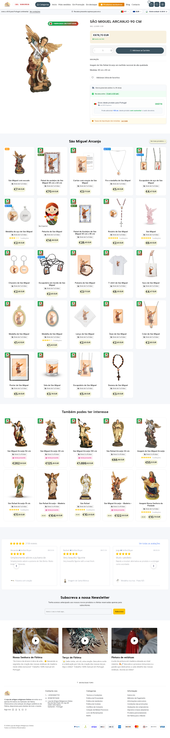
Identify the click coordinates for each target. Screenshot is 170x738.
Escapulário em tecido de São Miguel (52, 284)
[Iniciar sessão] (162, 4)
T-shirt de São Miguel (118, 283)
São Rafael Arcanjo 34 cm (118, 451)
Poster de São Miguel (19, 385)
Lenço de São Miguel (85, 334)
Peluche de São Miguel (52, 231)
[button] (42, 4)
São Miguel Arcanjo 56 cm (19, 451)
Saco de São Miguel (151, 283)
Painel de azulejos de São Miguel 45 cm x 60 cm (52, 181)
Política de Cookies (93, 704)
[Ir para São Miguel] (151, 213)
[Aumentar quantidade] (111, 51)
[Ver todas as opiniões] (85, 543)
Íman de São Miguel (118, 334)
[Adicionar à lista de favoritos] (31, 162)
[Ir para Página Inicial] (7, 4)
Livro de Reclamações (94, 713)
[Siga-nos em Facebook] (16, 710)
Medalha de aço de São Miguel (19, 231)
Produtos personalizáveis (136, 713)
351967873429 (53, 698)
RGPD (88, 716)
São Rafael (85, 503)
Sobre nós (131, 695)
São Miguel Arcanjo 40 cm (52, 451)
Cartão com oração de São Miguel (85, 181)
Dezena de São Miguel (118, 385)
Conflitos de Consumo (94, 707)
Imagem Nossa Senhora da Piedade (151, 504)
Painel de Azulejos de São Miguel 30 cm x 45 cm (85, 232)
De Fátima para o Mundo (136, 716)
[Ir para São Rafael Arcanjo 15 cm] (19, 485)
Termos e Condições (94, 695)
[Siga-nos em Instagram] (13, 710)
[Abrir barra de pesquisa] (156, 4)
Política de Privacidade (94, 698)
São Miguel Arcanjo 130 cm (85, 451)
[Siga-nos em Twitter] (19, 710)
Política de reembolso (94, 701)
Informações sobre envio (136, 701)
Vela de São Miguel (52, 385)
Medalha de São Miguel (19, 334)
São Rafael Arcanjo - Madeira (52, 503)
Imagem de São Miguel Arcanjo (151, 451)
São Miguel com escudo (19, 180)
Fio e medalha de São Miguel (118, 180)
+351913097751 (54, 695)
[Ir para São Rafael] (85, 485)
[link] (32, 581)
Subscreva (119, 612)
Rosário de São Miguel (118, 231)
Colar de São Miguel (151, 334)
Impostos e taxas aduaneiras (138, 710)
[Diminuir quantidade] (94, 51)
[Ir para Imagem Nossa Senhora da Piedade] (151, 485)
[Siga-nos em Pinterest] (26, 710)
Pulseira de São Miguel (85, 283)
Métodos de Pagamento (136, 698)
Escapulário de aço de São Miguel (151, 181)
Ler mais (124, 121)
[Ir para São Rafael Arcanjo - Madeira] (52, 485)
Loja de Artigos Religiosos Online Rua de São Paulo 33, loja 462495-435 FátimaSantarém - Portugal (60, 704)
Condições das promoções (137, 704)
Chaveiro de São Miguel (19, 283)
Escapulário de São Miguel (85, 385)
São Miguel (151, 231)
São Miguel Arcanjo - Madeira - (118, 503)
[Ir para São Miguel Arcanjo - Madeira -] (118, 485)
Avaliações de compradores (137, 707)
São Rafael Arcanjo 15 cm (19, 503)
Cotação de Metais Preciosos (97, 710)
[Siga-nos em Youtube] (23, 710)
